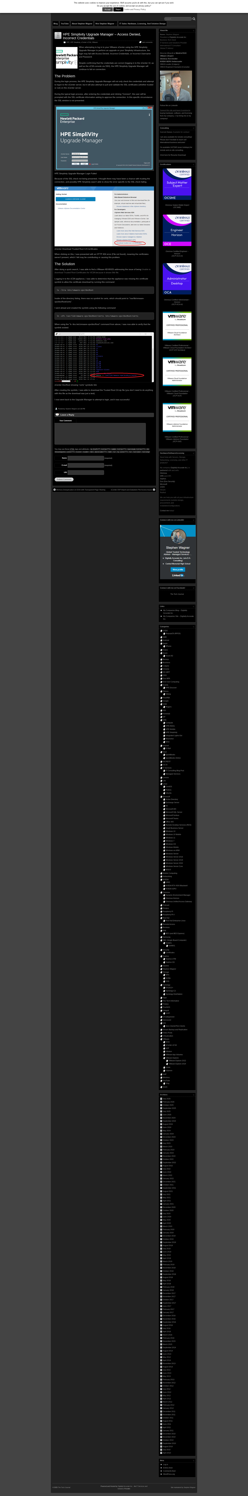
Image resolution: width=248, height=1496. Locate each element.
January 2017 (168, 1312)
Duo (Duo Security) (167, 481)
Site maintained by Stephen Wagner (183, 1487)
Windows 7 (170, 841)
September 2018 (169, 1274)
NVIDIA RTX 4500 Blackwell (177, 886)
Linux (165, 784)
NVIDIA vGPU (171, 889)
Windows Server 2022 (174, 863)
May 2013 (167, 1376)
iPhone (168, 646)
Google (166, 701)
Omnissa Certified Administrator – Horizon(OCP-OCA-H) (177, 302)
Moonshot (170, 739)
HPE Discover (171, 688)
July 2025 (166, 1111)
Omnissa (163, 473)
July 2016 (166, 1328)
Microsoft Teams (172, 818)
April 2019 (167, 1258)
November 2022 (169, 1156)
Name (64, 458)
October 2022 (168, 1159)
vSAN (168, 1067)
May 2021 (167, 1198)
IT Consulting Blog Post (175, 771)
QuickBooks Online (173, 758)
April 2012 (167, 1399)
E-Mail (168, 748)
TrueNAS (166, 1007)
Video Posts (167, 1033)
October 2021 (168, 1185)
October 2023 (168, 1140)
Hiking (168, 694)
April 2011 (167, 1427)
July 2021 (166, 1194)
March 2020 (167, 1226)
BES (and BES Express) (175, 933)
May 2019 (167, 1255)
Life (164, 781)
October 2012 (168, 1386)
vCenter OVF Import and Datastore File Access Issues (131, 490)
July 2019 (166, 1249)
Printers (166, 908)
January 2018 (168, 1290)
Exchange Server (172, 803)
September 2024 (169, 1121)
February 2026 (168, 1102)
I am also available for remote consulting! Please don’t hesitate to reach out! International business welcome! (176, 139)
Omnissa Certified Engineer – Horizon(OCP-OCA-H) (177, 253)
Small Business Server (174, 828)
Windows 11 (170, 838)
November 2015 (169, 1341)
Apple (165, 643)
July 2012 (166, 1389)
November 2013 (169, 1363)
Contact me (164, 511)
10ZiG (162, 487)
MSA (167, 742)
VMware (95, 42)
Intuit (165, 752)
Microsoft (163, 484)
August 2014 (168, 1351)
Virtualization (168, 1036)
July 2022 (166, 1169)
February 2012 (168, 1405)
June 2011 (167, 1424)
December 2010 (169, 1434)
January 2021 (168, 1204)
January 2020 (168, 1233)
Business (166, 663)
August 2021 (168, 1191)
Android (166, 640)
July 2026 (166, 1099)
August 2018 (168, 1277)
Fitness (165, 691)
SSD (167, 981)
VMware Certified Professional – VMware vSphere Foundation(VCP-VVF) (177, 439)
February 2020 (168, 1230)
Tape (165, 998)
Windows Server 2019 (174, 860)
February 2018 (168, 1287)
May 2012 (167, 1396)
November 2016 (169, 1319)
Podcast (166, 905)
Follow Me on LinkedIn (169, 105)
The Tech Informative (171, 1001)
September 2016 (169, 1322)
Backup (166, 659)
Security (166, 950)
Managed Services (173, 774)
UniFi (168, 1013)
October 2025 (168, 1105)
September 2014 (169, 1348)
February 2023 (168, 1150)
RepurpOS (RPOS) (173, 634)
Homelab (166, 714)
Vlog (167, 1083)
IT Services (167, 768)
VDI (164, 1023)
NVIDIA (166, 880)
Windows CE (171, 844)
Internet (166, 746)
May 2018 (167, 1281)
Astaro (165, 650)
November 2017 (169, 1297)
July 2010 (166, 1450)
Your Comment (65, 421)
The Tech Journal (177, 594)
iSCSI (165, 765)
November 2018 (169, 1268)
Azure (165, 653)
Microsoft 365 (171, 809)
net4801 (172, 946)
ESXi (168, 1042)
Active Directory (172, 799)
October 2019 (168, 1239)
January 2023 (168, 1153)
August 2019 (168, 1245)
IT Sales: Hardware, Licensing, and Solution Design (142, 24)
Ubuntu (169, 793)
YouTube (65, 24)
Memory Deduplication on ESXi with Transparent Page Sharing (80, 490)
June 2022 (167, 1172)
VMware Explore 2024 (177, 1064)
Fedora (168, 790)
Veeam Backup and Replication (175, 1030)
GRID (168, 882)
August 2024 (168, 1124)
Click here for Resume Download (173, 155)
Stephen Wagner (71, 409)
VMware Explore (172, 1058)
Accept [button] (108, 9)
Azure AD (169, 656)
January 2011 (168, 1431)
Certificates (170, 953)
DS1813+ (169, 988)
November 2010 (169, 1437)
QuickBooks (170, 755)
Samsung (166, 937)
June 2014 (167, 1354)
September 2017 (169, 1303)
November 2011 (169, 1415)
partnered (164, 470)
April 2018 (167, 1284)
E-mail (64, 465)
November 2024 (169, 1118)
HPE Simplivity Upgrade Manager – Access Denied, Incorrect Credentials (102, 36)
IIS (167, 806)
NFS (167, 975)
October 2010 (168, 1440)
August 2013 (168, 1367)
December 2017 (169, 1293)
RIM (164, 931)
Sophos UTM (171, 959)
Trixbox (166, 1004)
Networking (167, 876)
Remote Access (169, 924)
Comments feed (169, 1471)
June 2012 (167, 1392)
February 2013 (168, 1380)
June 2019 (167, 1252)
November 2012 (169, 1383)
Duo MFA (166, 679)
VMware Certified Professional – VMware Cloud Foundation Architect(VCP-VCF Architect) (177, 348)
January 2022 (168, 1179)
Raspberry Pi (168, 911)
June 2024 (167, 1127)
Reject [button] (118, 9)
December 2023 (169, 1137)
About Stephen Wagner (82, 24)
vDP (167, 1048)
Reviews (166, 927)
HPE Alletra (170, 726)
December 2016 (169, 1316)
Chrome (166, 669)
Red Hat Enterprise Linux (175, 921)
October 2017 (168, 1300)
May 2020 (167, 1220)
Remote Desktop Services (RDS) (178, 825)
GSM (165, 704)
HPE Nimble (170, 729)
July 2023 (166, 1143)
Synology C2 (171, 991)
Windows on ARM (173, 850)
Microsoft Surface (172, 815)
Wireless (166, 1077)
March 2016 (167, 1335)
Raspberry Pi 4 (169, 915)
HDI (164, 710)
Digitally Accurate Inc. (178, 37)
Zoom (165, 1087)
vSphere (169, 1071)
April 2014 (167, 1360)
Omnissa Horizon (172, 898)
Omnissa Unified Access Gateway (179, 902)
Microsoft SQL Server (174, 812)
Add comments (147, 42)
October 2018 (168, 1271)
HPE (67, 42)
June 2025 (167, 1115)
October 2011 (168, 1418)
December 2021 (169, 1182)
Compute (169, 723)
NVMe (168, 978)
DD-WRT (166, 672)
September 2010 (169, 1443)
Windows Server (172, 854)
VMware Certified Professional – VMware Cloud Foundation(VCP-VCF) (177, 393)
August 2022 (168, 1166)
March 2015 (167, 1344)
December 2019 (169, 1236)
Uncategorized (168, 1017)
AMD (165, 637)
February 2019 (168, 1265)
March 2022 (167, 1175)
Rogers (169, 707)
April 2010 (167, 1453)
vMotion (169, 1051)
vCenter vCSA (86, 42)
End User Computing (171, 682)
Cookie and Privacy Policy (135, 9)
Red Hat (166, 918)
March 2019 (167, 1261)
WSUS (168, 870)
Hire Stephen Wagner (104, 24)
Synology (166, 985)
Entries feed (168, 1468)
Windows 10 (170, 831)
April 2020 (167, 1223)
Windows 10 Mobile (173, 834)
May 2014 (167, 1357)
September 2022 (169, 1163)
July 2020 (166, 1214)
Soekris (169, 943)
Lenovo (166, 778)
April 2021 (167, 1201)
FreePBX (166, 698)
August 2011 (168, 1421)
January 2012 (168, 1408)
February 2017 (168, 1309)
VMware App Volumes (174, 1055)
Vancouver (167, 1020)
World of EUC (181, 53)
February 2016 (168, 1338)
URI (65, 472)
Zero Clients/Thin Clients (175, 1026)
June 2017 (167, 1306)
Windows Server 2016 (174, 857)
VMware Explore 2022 (177, 1061)
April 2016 (167, 1332)
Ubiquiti (166, 1011)
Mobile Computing (170, 873)
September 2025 (169, 1108)
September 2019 (169, 1242)
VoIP (164, 1074)
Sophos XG (170, 962)
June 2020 (167, 1217)
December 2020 (169, 1207)
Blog (56, 24)
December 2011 (169, 1411)
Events (165, 685)
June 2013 (167, 1373)
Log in (165, 1465)
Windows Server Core (174, 866)
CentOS (169, 787)
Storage (166, 972)
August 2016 (168, 1325)
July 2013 (166, 1370)
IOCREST (166, 762)
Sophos (163, 479)
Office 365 (170, 822)
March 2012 (167, 1402)
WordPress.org (169, 1474)
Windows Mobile (172, 847)
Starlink (166, 966)
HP (164, 717)
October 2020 (168, 1210)
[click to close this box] (193, 30)
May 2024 (167, 1131)
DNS (165, 675)
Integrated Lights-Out (174, 736)
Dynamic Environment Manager (178, 895)
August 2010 (168, 1447)
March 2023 (167, 1147)
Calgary (166, 666)
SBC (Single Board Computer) (174, 940)
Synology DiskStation (174, 994)
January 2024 (168, 1134)
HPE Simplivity (75, 42)
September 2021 (169, 1188)
